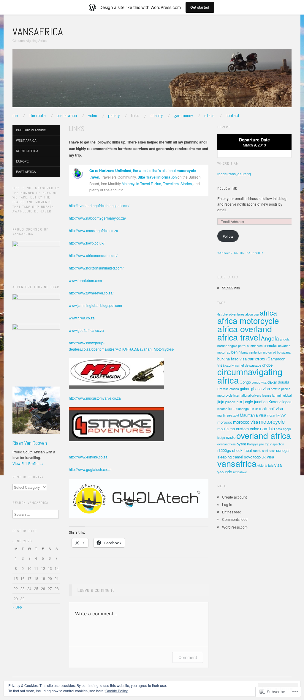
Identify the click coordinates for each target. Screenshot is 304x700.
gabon (245, 388)
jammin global (282, 395)
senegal (282, 450)
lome (232, 408)
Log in (227, 504)
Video (92, 115)
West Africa (26, 140)
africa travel (238, 337)
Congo (245, 382)
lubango (243, 408)
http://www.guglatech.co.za (90, 469)
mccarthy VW (276, 415)
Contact (233, 115)
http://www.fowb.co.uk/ (86, 242)
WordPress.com (235, 526)
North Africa (27, 151)
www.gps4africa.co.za (86, 330)
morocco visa (245, 422)
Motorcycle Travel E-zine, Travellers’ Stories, (157, 183)
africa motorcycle (248, 320)
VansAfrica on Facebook (240, 252)
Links (135, 115)
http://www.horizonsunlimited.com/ (96, 267)
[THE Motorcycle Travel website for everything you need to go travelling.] (77, 172)
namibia (267, 428)
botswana (284, 352)
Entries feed (231, 511)
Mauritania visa (253, 415)
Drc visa (223, 389)
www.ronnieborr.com (85, 280)
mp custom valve (244, 428)
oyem (241, 444)
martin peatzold (228, 415)
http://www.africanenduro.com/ (93, 255)
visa (278, 465)
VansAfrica (37, 32)
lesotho (222, 408)
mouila (223, 428)
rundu (257, 450)
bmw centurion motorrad (258, 352)
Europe (22, 161)
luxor (254, 408)
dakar (272, 382)
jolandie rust (233, 402)
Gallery (114, 115)
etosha (234, 389)
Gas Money (183, 115)
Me (15, 115)
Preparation (67, 115)
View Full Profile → (27, 463)
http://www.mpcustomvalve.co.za (95, 398)
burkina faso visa (232, 359)
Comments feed (235, 519)
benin (235, 352)
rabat (247, 450)
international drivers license (252, 395)
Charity (157, 115)
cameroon (257, 358)
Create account (234, 496)
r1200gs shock (230, 450)
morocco (224, 422)
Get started (199, 7)
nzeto (230, 437)
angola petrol (237, 345)
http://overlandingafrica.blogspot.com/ (99, 205)
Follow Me (227, 188)
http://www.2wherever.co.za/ (91, 292)
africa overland (244, 328)
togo (257, 457)
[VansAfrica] (152, 80)
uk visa (268, 457)
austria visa (255, 345)
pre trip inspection (271, 444)
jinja (220, 401)
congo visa (259, 382)
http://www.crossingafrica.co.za (93, 230)
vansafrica (236, 463)
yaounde (224, 471)
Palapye (252, 444)
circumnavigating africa (249, 375)
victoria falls (265, 465)
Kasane (274, 401)
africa (268, 313)
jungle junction (255, 401)
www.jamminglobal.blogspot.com (95, 305)
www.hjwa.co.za (82, 317)
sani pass (268, 450)
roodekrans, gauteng (234, 173)
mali (263, 408)
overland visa (226, 444)
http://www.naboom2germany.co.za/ (97, 217)
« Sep (17, 606)
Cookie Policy (116, 690)
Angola (270, 338)
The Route (37, 115)
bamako (270, 345)
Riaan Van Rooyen (29, 442)
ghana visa (260, 388)
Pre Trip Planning (31, 130)
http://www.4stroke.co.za (88, 456)
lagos (287, 401)
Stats (209, 115)
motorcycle (272, 421)
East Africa (26, 172)
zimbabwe (240, 472)
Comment (187, 657)
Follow (228, 236)
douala (283, 382)
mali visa (275, 408)
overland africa (263, 435)
